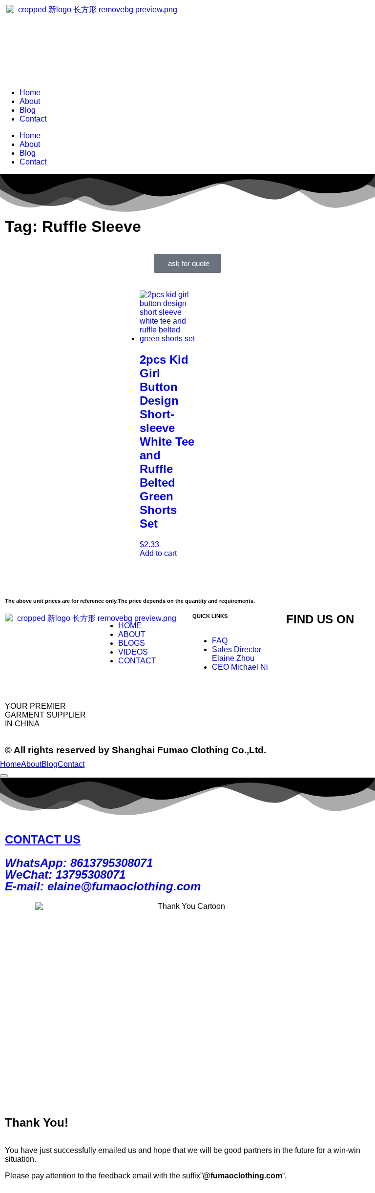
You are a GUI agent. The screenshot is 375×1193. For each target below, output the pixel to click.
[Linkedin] (298, 673)
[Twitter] (298, 647)
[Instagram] (351, 647)
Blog (28, 110)
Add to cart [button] (158, 553)
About (30, 101)
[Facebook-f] (324, 647)
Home (30, 92)
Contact (33, 119)
